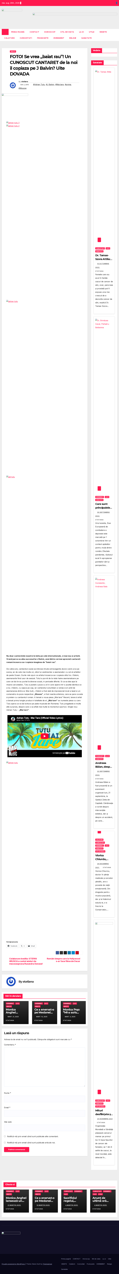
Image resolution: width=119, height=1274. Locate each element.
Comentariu (10, 1045)
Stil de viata (67, 32)
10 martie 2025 (43, 1205)
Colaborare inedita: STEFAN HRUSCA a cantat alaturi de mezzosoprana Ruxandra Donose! (26, 961)
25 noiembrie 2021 (105, 1119)
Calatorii (9, 38)
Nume (7, 1093)
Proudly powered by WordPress (13, 1264)
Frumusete (42, 38)
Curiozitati (26, 38)
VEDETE (103, 32)
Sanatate (86, 38)
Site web (8, 1122)
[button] (115, 35)
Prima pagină (18, 32)
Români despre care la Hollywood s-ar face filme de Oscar (63, 959)
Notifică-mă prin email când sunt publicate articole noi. (31, 1142)
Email (7, 1107)
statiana (24, 81)
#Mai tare (59, 84)
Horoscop (49, 32)
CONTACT (34, 32)
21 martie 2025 (14, 1205)
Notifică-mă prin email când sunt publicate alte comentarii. (32, 1136)
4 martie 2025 (71, 1205)
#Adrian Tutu (39, 84)
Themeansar (47, 1264)
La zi (81, 32)
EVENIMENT (59, 38)
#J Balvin (50, 84)
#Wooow (22, 88)
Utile (91, 32)
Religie (72, 38)
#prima (68, 84)
